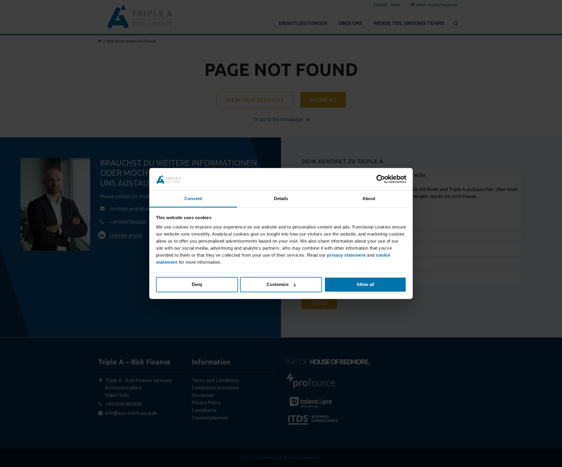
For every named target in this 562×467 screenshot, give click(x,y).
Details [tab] (281, 198)
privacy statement (346, 255)
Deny (197, 284)
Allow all (365, 284)
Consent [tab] (193, 198)
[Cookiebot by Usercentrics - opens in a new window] (380, 179)
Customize (278, 284)
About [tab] (368, 198)
